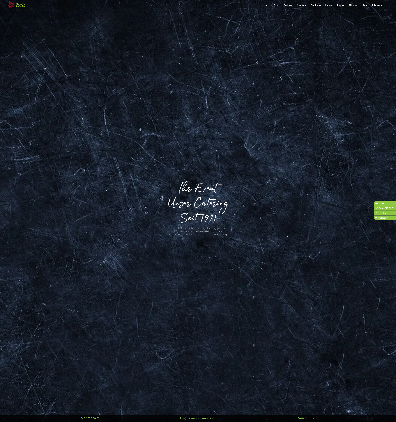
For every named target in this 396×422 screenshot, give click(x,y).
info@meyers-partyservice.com (198, 418)
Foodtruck (316, 5)
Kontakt (341, 5)
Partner (329, 5)
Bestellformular (306, 418)
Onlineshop (376, 5)
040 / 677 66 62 (90, 418)
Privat (276, 5)
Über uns (353, 5)
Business (288, 5)
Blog (365, 5)
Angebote (301, 5)
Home (266, 5)
